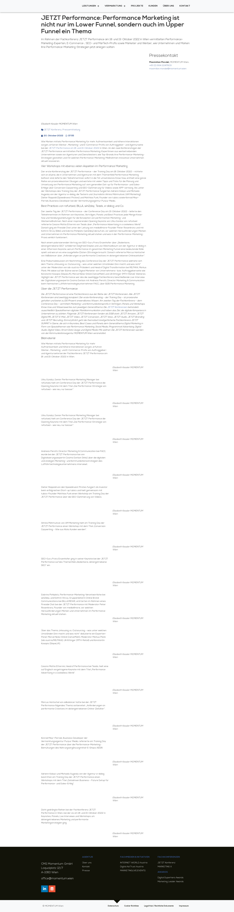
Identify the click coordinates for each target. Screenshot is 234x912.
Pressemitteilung (71, 130)
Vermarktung (113, 6)
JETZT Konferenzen (117, 307)
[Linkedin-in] (44, 888)
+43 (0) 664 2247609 (160, 65)
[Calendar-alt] (52, 888)
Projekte (137, 6)
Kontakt (184, 6)
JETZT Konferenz (52, 130)
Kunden (153, 6)
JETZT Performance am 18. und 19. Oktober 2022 (74, 148)
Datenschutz (113, 906)
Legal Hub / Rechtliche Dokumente (159, 906)
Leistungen (89, 6)
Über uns (168, 6)
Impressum (184, 906)
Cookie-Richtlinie (131, 906)
